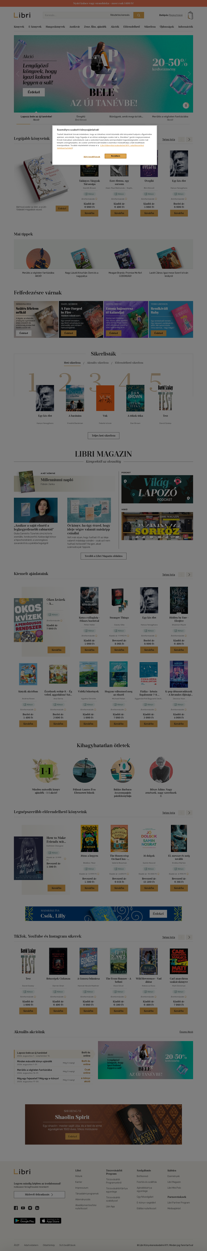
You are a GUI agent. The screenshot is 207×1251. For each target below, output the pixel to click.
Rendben (115, 156)
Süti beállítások (92, 157)
